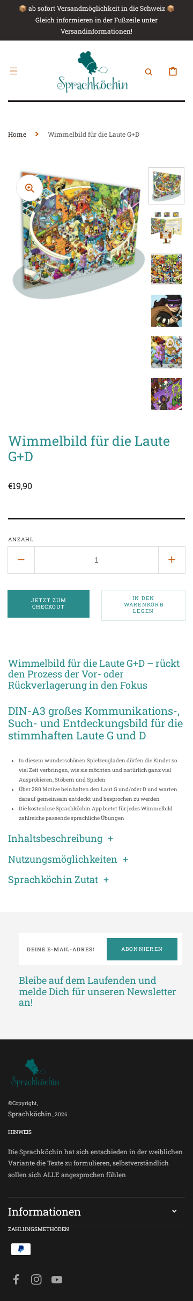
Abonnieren (142, 948)
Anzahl (21, 539)
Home (17, 134)
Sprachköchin (29, 1113)
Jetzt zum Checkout (48, 603)
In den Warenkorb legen (144, 604)
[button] (13, 71)
